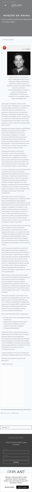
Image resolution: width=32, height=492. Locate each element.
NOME (5, 449)
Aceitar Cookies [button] (22, 487)
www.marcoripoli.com (18, 98)
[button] (5, 5)
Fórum (15, 413)
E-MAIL (5, 455)
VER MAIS (4, 427)
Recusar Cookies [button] (9, 487)
